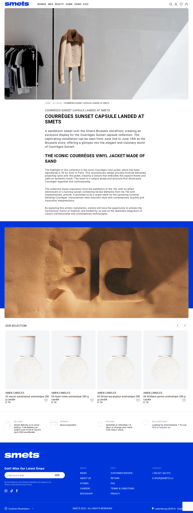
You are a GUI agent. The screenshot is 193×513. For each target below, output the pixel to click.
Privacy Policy (26, 485)
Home (48, 103)
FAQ (154, 427)
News (83, 473)
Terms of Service (11, 485)
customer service (122, 473)
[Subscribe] (57, 475)
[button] (41, 4)
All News (57, 103)
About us (85, 478)
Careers (85, 488)
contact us (164, 427)
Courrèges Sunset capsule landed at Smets (86, 103)
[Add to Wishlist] (46, 400)
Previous (177, 325)
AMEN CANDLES (14, 392)
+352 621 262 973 (161, 473)
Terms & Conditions (122, 488)
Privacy (115, 493)
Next (185, 325)
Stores (84, 483)
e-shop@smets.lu (162, 478)
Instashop (86, 493)
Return (115, 478)
